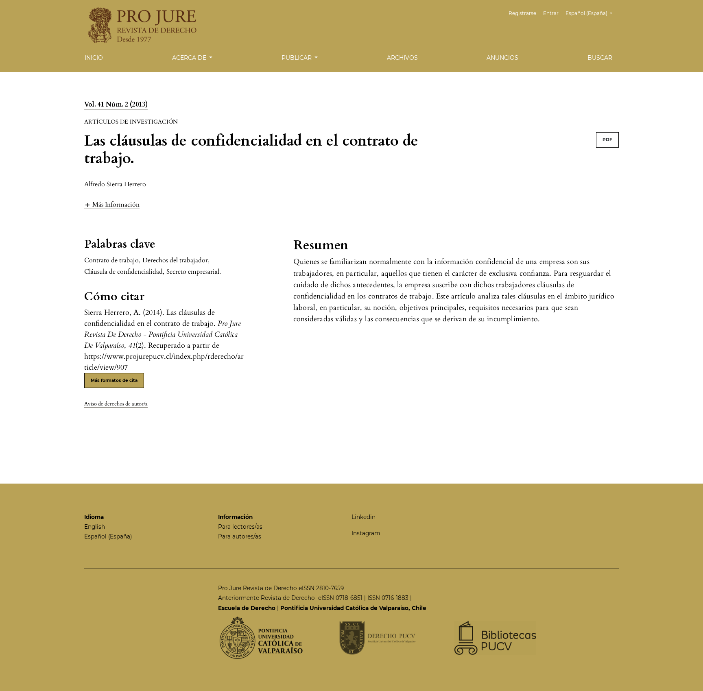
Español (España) (108, 536)
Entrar (551, 13)
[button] (112, 204)
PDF (607, 139)
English (94, 526)
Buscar (599, 57)
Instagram (366, 533)
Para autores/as (239, 536)
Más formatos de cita (114, 380)
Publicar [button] (297, 57)
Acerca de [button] (190, 57)
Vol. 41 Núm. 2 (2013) (116, 104)
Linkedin (364, 517)
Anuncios (502, 57)
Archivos (402, 57)
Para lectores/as (240, 526)
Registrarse (522, 13)
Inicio (94, 57)
